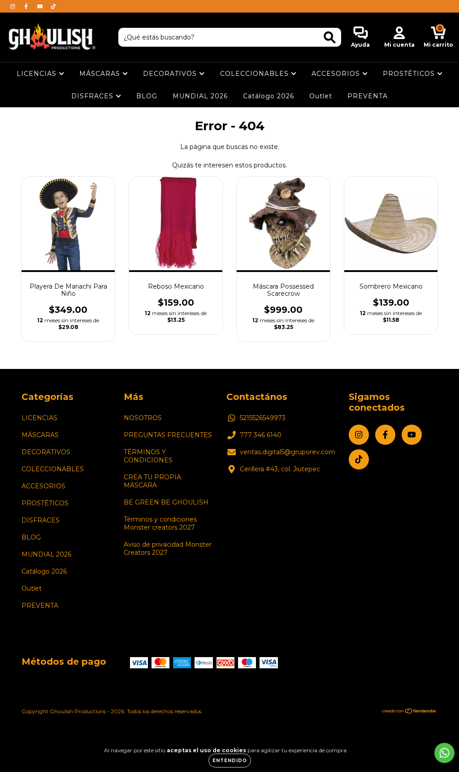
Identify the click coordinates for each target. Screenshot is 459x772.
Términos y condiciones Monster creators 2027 (160, 523)
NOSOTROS (143, 418)
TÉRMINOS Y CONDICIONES (148, 456)
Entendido (229, 760)
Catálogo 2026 (268, 96)
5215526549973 (263, 418)
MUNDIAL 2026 (200, 96)
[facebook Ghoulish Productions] (27, 6)
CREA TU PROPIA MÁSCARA (152, 481)
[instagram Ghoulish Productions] (13, 6)
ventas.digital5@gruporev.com (287, 452)
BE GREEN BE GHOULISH (166, 502)
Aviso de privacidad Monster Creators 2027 (168, 548)
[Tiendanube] (409, 712)
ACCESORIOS (337, 74)
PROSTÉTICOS (410, 74)
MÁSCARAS (100, 74)
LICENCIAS (38, 74)
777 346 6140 (260, 435)
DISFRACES (93, 96)
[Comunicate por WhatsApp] (444, 753)
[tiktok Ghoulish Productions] (53, 6)
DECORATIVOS (171, 74)
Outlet (320, 96)
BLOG (146, 96)
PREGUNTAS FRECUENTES (168, 435)
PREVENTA (367, 96)
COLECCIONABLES (255, 74)
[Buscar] (329, 37)
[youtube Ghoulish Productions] (41, 6)
